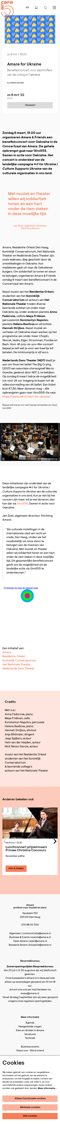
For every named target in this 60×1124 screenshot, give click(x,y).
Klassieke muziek (15, 83)
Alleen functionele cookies (30, 1098)
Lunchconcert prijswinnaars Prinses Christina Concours (26, 849)
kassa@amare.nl (30, 993)
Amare (6, 652)
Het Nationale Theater (16, 664)
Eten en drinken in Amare (30, 1030)
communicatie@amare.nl (36, 933)
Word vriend (37, 1050)
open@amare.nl (38, 941)
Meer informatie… (47, 1088)
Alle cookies (30, 1116)
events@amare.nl (41, 937)
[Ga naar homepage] (5, 6)
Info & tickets (16, 868)
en (27, 8)
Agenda (30, 1023)
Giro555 (22, 503)
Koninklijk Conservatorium (19, 660)
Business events (30, 1047)
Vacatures (30, 1034)
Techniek (30, 1038)
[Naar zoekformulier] (45, 7)
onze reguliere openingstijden (34, 1001)
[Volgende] (53, 442)
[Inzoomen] (3, 459)
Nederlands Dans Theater (18, 668)
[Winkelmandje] (36, 7)
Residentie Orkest (13, 656)
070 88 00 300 (30, 925)
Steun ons (22, 1050)
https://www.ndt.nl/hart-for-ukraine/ (26, 396)
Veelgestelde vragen (30, 1026)
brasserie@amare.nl (40, 945)
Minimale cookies (30, 1107)
